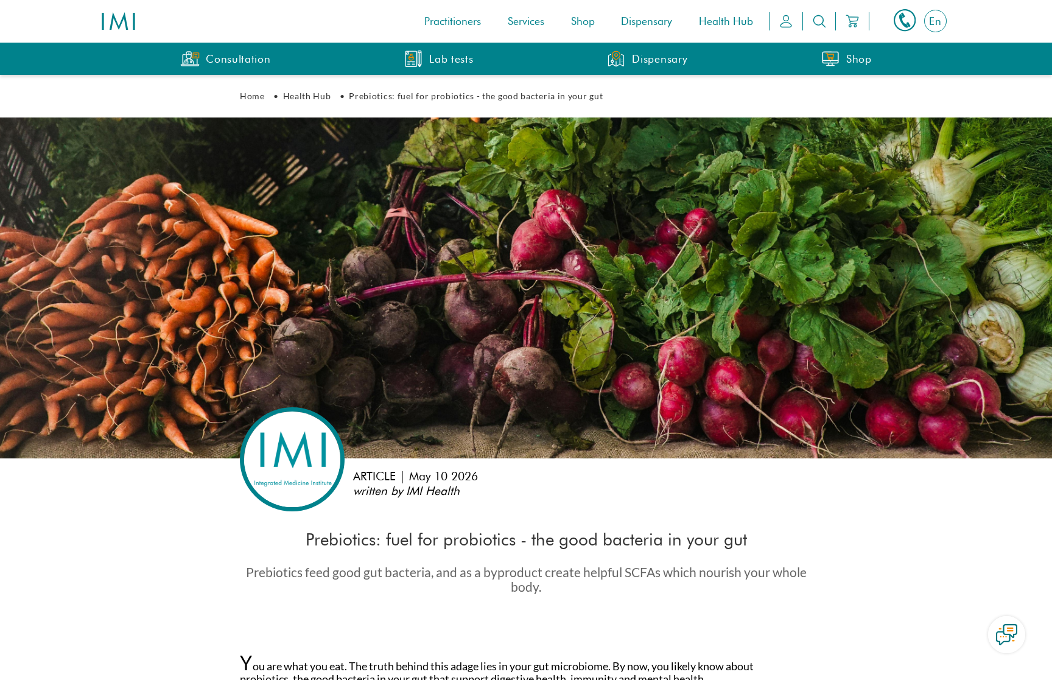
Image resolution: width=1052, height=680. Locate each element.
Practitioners (452, 21)
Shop (583, 21)
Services (526, 21)
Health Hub (726, 21)
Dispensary (646, 21)
